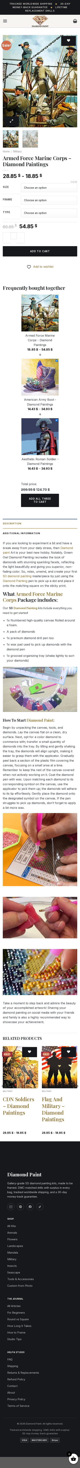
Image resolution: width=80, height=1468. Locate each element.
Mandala (12, 1252)
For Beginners (16, 1312)
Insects (12, 1266)
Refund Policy (16, 1379)
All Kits (11, 1226)
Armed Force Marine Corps (33, 596)
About (11, 1392)
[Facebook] (30, 1206)
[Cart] (75, 21)
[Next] (71, 81)
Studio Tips (14, 1339)
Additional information (21, 533)
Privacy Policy (16, 1399)
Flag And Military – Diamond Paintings (53, 1109)
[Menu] (5, 20)
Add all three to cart (40, 500)
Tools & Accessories (20, 1279)
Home (6, 151)
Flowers (12, 1239)
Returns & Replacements (23, 1372)
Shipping (12, 1366)
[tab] (40, 524)
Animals (12, 1232)
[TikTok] (39, 1206)
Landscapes (15, 1246)
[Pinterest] (20, 1206)
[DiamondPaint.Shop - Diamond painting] (40, 21)
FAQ (9, 1359)
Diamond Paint (40, 720)
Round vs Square (18, 1319)
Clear (74, 182)
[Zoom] (11, 121)
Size (6, 187)
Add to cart (40, 251)
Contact (12, 1386)
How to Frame (16, 1332)
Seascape (13, 1272)
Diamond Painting (15, 581)
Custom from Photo (20, 1285)
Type (6, 212)
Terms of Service (18, 1406)
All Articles (14, 1306)
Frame (7, 199)
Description (12, 523)
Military (17, 151)
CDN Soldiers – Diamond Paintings (18, 1106)
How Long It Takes (19, 1326)
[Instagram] (10, 1206)
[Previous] (9, 81)
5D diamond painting (17, 576)
